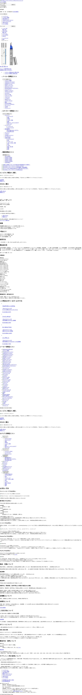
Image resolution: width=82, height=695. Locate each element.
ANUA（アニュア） (9, 85)
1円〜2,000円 (7, 156)
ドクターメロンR (8, 100)
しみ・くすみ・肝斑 (11, 142)
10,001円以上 (7, 162)
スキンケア (7, 115)
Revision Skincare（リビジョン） (11, 88)
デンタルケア (8, 136)
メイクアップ (8, 125)
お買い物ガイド (5, 18)
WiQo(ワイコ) (8, 99)
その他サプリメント (9, 135)
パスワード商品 (8, 80)
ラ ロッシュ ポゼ (8, 95)
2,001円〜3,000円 (8, 157)
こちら (15, 554)
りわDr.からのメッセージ (7, 20)
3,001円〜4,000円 (8, 158)
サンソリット (8, 105)
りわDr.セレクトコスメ (10, 81)
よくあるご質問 (5, 17)
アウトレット (8, 108)
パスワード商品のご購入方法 (11, 73)
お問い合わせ (5, 22)
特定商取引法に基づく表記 (8, 679)
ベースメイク (10, 126)
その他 (6, 106)
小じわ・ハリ (10, 141)
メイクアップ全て (8, 451)
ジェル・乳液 (10, 120)
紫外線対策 (7, 129)
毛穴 (8, 144)
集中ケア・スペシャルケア (13, 122)
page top (4, 36)
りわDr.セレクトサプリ (10, 83)
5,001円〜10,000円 (8, 161)
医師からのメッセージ (7, 673)
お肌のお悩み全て (8, 474)
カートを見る (5, 23)
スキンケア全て (8, 438)
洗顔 (8, 117)
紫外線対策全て (8, 457)
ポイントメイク (10, 127)
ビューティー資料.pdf (4, 220)
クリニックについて (6, 21)
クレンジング (10, 116)
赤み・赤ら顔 (10, 146)
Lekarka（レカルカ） (9, 90)
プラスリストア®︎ (8, 91)
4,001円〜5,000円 (8, 159)
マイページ (4, 33)
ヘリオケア (7, 98)
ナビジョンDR (8, 94)
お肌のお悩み (8, 137)
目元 (8, 140)
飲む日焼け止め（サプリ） (13, 130)
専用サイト (4, 216)
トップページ (5, 16)
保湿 (8, 121)
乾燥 (8, 147)
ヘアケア (7, 134)
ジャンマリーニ (8, 89)
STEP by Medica (8, 103)
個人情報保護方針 (6, 681)
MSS (3, 39)
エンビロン (7, 93)
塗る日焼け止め (10, 131)
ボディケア (9, 123)
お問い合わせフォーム (18, 691)
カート (5, 34)
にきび (8, 145)
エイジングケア (10, 139)
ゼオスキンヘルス (8, 86)
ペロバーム (7, 97)
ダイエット (7, 132)
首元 (8, 149)
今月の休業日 (15, 11)
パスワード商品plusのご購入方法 (12, 72)
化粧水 (8, 118)
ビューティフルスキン (9, 104)
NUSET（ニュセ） (9, 84)
